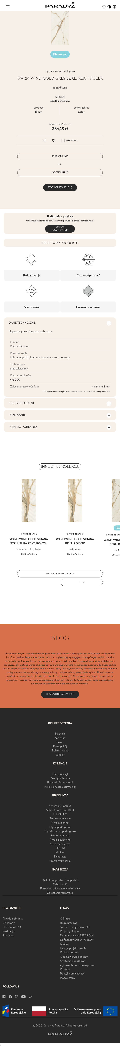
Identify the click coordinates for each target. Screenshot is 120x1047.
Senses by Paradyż (60, 806)
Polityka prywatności (72, 973)
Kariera (64, 944)
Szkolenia (8, 935)
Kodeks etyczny (69, 952)
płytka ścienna (29, 533)
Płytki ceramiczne (60, 818)
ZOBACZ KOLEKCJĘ (60, 187)
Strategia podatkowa (72, 961)
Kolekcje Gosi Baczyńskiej (60, 787)
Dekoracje (60, 856)
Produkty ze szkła (60, 861)
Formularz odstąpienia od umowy (60, 888)
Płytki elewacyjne (60, 840)
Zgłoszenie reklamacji (60, 893)
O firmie (65, 918)
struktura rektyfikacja (29, 549)
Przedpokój (60, 746)
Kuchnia (60, 733)
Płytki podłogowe (60, 827)
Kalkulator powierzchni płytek (60, 880)
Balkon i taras (60, 750)
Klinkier (60, 852)
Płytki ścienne (60, 823)
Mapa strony (67, 978)
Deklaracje (8, 923)
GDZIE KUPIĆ (60, 172)
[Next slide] (82, 582)
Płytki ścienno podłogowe (60, 831)
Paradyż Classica (60, 778)
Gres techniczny (60, 844)
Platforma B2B (11, 927)
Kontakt (65, 969)
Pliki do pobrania (12, 918)
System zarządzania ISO (75, 927)
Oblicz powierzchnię (60, 228)
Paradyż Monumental (60, 782)
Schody (60, 755)
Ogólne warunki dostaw (74, 957)
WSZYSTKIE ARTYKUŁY (60, 694)
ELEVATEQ (60, 814)
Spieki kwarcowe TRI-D (60, 810)
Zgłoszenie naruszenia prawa (77, 965)
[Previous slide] (38, 582)
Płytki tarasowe (60, 835)
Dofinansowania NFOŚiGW (76, 935)
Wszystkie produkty (60, 573)
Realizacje (8, 931)
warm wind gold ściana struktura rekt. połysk (29, 541)
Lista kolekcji (60, 774)
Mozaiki (60, 848)
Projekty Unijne (69, 931)
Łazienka (60, 738)
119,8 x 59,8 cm (60, 101)
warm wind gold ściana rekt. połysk (75, 541)
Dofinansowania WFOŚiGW (77, 940)
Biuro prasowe (68, 923)
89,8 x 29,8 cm (29, 554)
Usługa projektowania (73, 948)
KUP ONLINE (60, 156)
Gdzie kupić (60, 884)
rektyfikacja (75, 549)
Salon (60, 742)
